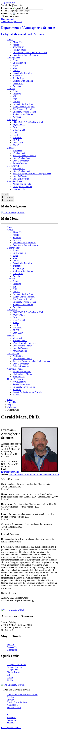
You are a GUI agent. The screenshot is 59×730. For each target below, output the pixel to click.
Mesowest (17, 150)
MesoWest (17, 137)
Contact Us (12, 647)
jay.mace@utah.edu (10, 472)
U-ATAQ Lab (19, 130)
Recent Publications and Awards (27, 392)
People (16, 45)
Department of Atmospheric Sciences (28, 27)
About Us (17, 42)
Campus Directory (15, 667)
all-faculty (11, 407)
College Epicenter (21, 179)
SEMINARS (18, 47)
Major (15, 65)
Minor (15, 68)
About (10, 39)
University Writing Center (24, 112)
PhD (15, 99)
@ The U (11, 680)
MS (14, 96)
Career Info (18, 83)
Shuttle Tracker (14, 672)
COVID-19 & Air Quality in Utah (28, 122)
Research (17, 240)
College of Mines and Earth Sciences (22, 34)
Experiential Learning (22, 73)
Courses (16, 70)
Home (9, 227)
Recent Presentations (22, 384)
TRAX (16, 140)
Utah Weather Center (22, 158)
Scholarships (18, 78)
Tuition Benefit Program (24, 106)
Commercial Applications (24, 242)
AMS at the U (19, 168)
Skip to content (8, 2)
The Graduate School (22, 109)
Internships (17, 75)
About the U (12, 705)
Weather (10, 148)
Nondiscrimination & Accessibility (22, 694)
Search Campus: (8, 10)
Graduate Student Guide (24, 104)
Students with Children (23, 81)
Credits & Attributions (17, 702)
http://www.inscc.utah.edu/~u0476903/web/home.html (34, 474)
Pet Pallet (17, 394)
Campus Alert (7, 19)
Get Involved (13, 166)
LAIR (15, 135)
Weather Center (20, 153)
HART (16, 132)
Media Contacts (14, 707)
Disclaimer (12, 697)
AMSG (16, 145)
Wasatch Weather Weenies (24, 155)
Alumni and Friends (22, 184)
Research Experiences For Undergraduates (32, 173)
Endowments (18, 189)
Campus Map (13, 669)
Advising (17, 86)
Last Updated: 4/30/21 (11, 727)
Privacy (10, 700)
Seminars (17, 237)
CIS (8, 675)
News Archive (19, 382)
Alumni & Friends (15, 181)
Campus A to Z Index (16, 664)
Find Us (10, 644)
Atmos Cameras (20, 163)
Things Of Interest (15, 379)
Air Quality (12, 119)
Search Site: (6, 5)
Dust (15, 127)
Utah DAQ (18, 142)
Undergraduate (13, 57)
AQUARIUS (19, 124)
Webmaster (12, 650)
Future (15, 60)
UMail (10, 677)
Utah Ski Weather (21, 160)
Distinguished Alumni (22, 186)
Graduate (11, 88)
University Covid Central (24, 387)
